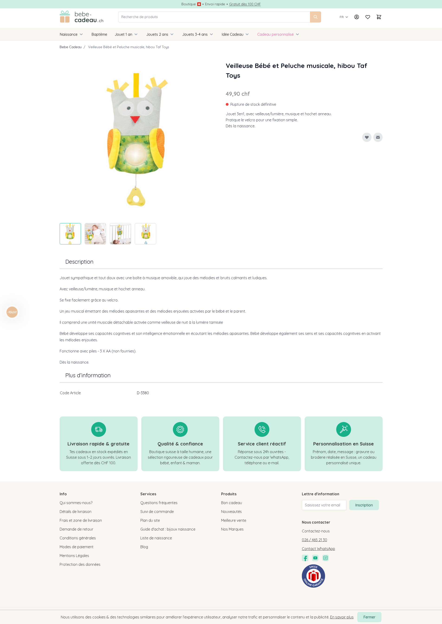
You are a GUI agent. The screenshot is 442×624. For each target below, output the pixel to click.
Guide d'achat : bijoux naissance (167, 529)
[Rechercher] (315, 16)
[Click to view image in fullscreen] (138, 139)
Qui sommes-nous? (76, 502)
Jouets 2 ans (157, 34)
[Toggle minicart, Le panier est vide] (379, 17)
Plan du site (150, 520)
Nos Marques (232, 529)
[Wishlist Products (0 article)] (367, 17)
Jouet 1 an (123, 34)
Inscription (364, 505)
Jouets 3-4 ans (195, 34)
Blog (144, 546)
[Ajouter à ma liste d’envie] (366, 137)
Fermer (369, 617)
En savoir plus (342, 617)
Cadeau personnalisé (275, 34)
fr (342, 17)
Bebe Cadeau (71, 47)
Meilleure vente (233, 520)
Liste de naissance (156, 538)
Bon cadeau (231, 502)
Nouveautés (231, 511)
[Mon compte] (356, 17)
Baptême (99, 34)
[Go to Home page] (81, 17)
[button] (12, 312)
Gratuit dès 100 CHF (245, 4)
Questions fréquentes (158, 502)
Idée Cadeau (232, 34)
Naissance (68, 34)
